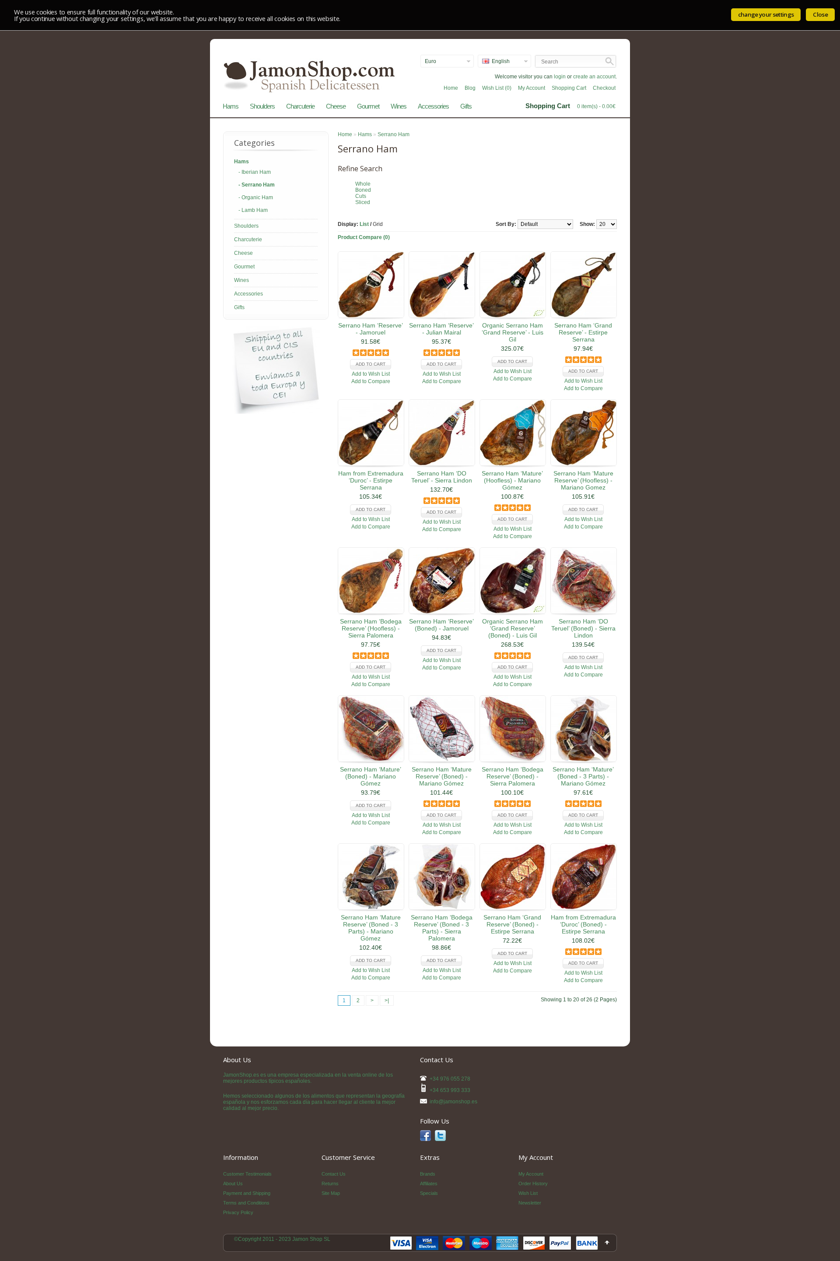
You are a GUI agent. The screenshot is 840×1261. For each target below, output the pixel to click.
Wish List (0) (496, 88)
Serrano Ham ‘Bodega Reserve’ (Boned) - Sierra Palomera (512, 776)
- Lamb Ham (253, 210)
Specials (429, 1193)
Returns (330, 1183)
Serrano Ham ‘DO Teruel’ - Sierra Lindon (441, 477)
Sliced (362, 202)
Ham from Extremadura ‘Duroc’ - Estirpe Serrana (370, 480)
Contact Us (334, 1173)
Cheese (336, 106)
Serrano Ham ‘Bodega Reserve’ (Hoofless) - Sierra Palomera (371, 628)
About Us (233, 1183)
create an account (594, 77)
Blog (470, 88)
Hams (230, 106)
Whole (363, 184)
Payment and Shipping (246, 1193)
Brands (427, 1173)
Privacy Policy (238, 1212)
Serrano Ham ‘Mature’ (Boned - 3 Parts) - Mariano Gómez (583, 776)
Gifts (466, 106)
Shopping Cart (569, 88)
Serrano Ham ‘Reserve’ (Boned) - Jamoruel (441, 625)
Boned (363, 190)
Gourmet (368, 106)
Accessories (433, 106)
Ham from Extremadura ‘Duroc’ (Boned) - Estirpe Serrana (583, 924)
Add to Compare (370, 381)
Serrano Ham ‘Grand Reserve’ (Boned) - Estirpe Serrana (512, 924)
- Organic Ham (255, 197)
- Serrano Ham (256, 185)
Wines (398, 106)
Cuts (360, 196)
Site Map (331, 1193)
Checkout (604, 88)
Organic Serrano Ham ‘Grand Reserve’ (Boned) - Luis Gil (512, 628)
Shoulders (262, 106)
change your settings (766, 14)
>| (387, 1000)
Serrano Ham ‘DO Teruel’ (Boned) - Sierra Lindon (583, 628)
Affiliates (429, 1183)
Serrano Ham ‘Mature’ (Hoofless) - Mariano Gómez (512, 480)
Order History (533, 1183)
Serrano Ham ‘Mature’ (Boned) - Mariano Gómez (370, 776)
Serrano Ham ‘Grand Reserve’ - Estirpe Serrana (583, 332)
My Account (531, 88)
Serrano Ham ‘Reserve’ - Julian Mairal (441, 329)
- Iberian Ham (254, 172)
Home (451, 88)
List (364, 224)
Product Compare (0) (364, 237)
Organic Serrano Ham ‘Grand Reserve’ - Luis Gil (512, 332)
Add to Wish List (371, 374)
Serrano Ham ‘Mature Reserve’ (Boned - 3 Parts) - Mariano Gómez (371, 928)
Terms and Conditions (246, 1202)
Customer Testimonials (247, 1173)
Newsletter (529, 1202)
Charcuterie (300, 106)
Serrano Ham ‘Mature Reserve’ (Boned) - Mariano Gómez (442, 776)
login (560, 77)
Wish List (528, 1193)
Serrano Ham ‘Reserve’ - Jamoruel (370, 329)
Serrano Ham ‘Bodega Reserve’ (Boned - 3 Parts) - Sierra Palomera (441, 928)
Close (820, 14)
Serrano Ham (394, 134)
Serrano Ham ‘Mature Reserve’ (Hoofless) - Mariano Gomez (583, 480)
